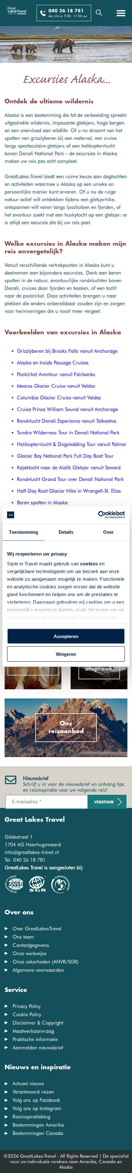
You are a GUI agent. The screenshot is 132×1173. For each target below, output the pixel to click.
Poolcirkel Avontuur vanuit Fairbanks (56, 374)
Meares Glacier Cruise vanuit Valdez (56, 386)
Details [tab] (66, 531)
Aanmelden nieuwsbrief (38, 1048)
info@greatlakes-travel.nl (32, 852)
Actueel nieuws (28, 1083)
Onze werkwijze (29, 953)
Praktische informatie (35, 1039)
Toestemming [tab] (23, 531)
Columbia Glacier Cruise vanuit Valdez (59, 398)
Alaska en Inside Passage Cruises (53, 363)
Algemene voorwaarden (38, 970)
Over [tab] (108, 531)
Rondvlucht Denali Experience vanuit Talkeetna (66, 421)
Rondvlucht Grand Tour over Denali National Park (70, 479)
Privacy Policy (27, 1006)
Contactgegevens (31, 945)
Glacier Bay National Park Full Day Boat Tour (65, 456)
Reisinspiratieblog (31, 1117)
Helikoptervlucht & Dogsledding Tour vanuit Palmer (71, 444)
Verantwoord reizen (33, 1092)
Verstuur (104, 802)
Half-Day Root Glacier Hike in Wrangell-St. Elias (69, 491)
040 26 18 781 (66, 11)
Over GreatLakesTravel (37, 929)
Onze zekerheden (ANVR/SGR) (46, 962)
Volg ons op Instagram (37, 1108)
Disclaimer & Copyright (38, 1023)
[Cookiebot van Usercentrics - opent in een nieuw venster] (98, 515)
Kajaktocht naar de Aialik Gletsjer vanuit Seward (69, 468)
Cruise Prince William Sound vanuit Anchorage (67, 409)
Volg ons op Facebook (36, 1100)
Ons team (23, 937)
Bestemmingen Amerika (38, 1125)
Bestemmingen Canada (38, 1133)
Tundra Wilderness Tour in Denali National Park (68, 433)
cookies (89, 563)
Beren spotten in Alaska (42, 503)
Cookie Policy (27, 1014)
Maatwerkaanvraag (33, 1031)
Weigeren (66, 654)
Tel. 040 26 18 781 (25, 860)
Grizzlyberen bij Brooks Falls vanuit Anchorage (67, 351)
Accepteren (66, 636)
